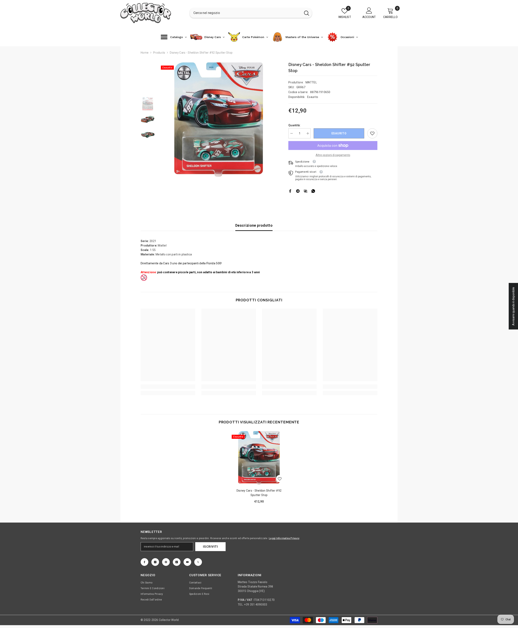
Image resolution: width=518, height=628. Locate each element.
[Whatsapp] (313, 190)
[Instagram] (155, 562)
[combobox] (245, 13)
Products (159, 52)
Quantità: (294, 125)
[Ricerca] (251, 13)
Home (145, 52)
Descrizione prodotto (254, 225)
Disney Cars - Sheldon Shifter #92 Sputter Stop (259, 493)
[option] (218, 120)
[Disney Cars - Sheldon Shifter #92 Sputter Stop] (259, 458)
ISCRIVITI (210, 546)
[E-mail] (305, 190)
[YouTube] (187, 562)
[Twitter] (198, 562)
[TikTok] (176, 562)
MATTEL (311, 82)
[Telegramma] (298, 190)
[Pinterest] (166, 562)
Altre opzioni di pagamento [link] (333, 155)
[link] (372, 133)
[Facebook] (290, 190)
